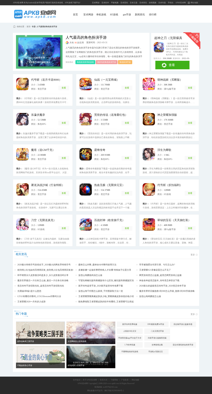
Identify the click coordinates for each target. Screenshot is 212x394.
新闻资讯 (140, 14)
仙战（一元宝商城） (106, 79)
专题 (34, 26)
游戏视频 (152, 3)
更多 (193, 255)
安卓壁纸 (124, 3)
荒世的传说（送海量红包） (111, 114)
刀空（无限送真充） (43, 220)
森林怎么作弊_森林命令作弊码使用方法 (97, 264)
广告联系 (125, 380)
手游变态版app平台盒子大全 (129, 338)
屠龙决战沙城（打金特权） (48, 185)
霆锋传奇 (99, 149)
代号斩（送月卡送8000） (46, 79)
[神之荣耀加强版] (149, 119)
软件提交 (77, 380)
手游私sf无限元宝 (155, 351)
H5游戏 (114, 14)
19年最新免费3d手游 (155, 324)
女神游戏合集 (157, 345)
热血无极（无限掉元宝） (109, 185)
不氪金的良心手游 (24, 365)
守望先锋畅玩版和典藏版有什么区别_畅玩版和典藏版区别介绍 (108, 280)
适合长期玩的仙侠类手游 (183, 345)
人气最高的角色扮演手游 (47, 26)
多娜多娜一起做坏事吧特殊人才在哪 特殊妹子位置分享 (104, 270)
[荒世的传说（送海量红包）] (85, 119)
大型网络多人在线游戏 (77, 341)
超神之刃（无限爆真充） (168, 38)
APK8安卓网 (180, 3)
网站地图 (135, 380)
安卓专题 (162, 3)
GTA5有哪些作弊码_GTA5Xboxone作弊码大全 (39, 296)
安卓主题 (133, 3)
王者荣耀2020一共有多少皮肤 (31, 301)
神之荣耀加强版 (167, 114)
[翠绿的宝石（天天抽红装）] (149, 224)
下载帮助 (114, 380)
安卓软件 (105, 3)
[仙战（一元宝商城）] (85, 84)
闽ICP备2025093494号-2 (114, 390)
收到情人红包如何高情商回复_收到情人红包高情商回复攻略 (46, 270)
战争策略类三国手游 (25, 341)
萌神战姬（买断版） (170, 79)
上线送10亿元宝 (129, 331)
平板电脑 (114, 3)
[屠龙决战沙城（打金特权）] (22, 189)
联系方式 (103, 380)
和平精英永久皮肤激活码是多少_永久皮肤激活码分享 (42, 275)
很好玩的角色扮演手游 (106, 62)
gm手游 (127, 14)
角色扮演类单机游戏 (85, 62)
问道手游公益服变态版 (157, 338)
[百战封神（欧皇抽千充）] (85, 224)
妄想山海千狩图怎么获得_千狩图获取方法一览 (100, 291)
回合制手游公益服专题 (183, 324)
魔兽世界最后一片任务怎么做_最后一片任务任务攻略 (42, 280)
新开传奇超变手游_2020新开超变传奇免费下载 (100, 286)
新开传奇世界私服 (129, 324)
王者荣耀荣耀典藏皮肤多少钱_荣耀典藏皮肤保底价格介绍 (106, 296)
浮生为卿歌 (164, 149)
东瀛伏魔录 (38, 114)
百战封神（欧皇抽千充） (109, 220)
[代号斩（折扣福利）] (149, 189)
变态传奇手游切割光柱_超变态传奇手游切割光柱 (40, 286)
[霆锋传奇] (85, 154)
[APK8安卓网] (40, 14)
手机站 (170, 3)
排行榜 (152, 14)
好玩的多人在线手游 (76, 365)
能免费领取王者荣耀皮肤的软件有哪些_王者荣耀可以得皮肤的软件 (110, 301)
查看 (172, 65)
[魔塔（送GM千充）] (22, 154)
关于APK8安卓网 (90, 380)
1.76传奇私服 (129, 345)
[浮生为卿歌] (149, 154)
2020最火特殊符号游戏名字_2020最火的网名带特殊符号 (44, 264)
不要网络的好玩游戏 (129, 351)
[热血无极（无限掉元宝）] (85, 189)
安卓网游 (95, 3)
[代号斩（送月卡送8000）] (22, 84)
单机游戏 (101, 14)
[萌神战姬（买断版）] (149, 84)
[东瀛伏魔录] (22, 119)
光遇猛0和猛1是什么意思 (29, 291)
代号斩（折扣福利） (170, 185)
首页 (75, 14)
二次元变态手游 (157, 331)
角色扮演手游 (125, 62)
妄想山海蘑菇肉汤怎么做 (90, 275)
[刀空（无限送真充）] (22, 224)
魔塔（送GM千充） (43, 149)
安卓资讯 (143, 3)
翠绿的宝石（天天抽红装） (174, 220)
